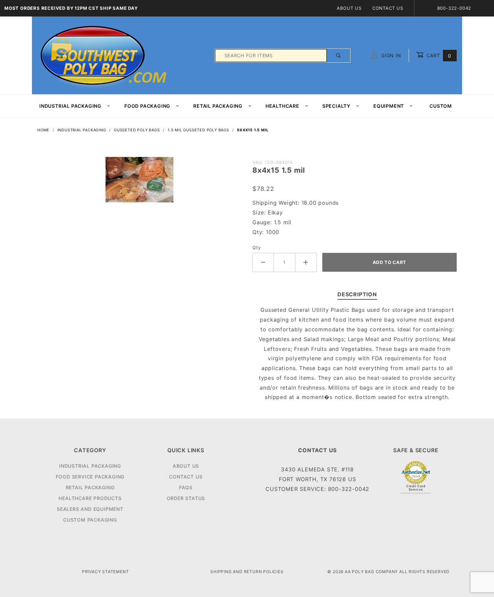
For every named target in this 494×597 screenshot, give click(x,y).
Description (357, 294)
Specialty (336, 106)
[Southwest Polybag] (104, 55)
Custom (440, 106)
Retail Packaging (90, 487)
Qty (256, 247)
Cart (438, 55)
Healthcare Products (89, 498)
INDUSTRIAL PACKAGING (70, 106)
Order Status (186, 498)
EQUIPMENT (388, 106)
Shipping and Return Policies (246, 571)
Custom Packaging (90, 520)
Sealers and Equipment (90, 509)
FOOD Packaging (147, 106)
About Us (349, 8)
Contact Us (387, 8)
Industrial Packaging (90, 466)
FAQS (186, 487)
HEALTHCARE (282, 106)
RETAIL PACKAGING (218, 106)
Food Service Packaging (90, 476)
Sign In (390, 55)
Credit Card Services (415, 488)
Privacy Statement (105, 571)
